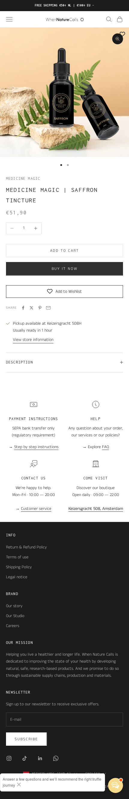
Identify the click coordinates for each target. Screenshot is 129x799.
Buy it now (64, 269)
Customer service (36, 509)
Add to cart (64, 251)
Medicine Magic (23, 178)
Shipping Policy (19, 567)
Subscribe (26, 739)
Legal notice (16, 577)
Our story (14, 606)
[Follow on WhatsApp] (56, 758)
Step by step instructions (36, 447)
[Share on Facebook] (23, 307)
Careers (12, 626)
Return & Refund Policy (26, 547)
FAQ (105, 447)
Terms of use (17, 557)
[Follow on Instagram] (9, 758)
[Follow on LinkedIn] (40, 758)
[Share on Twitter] (31, 307)
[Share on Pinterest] (40, 307)
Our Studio (15, 616)
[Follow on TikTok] (25, 758)
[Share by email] (48, 307)
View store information (33, 340)
